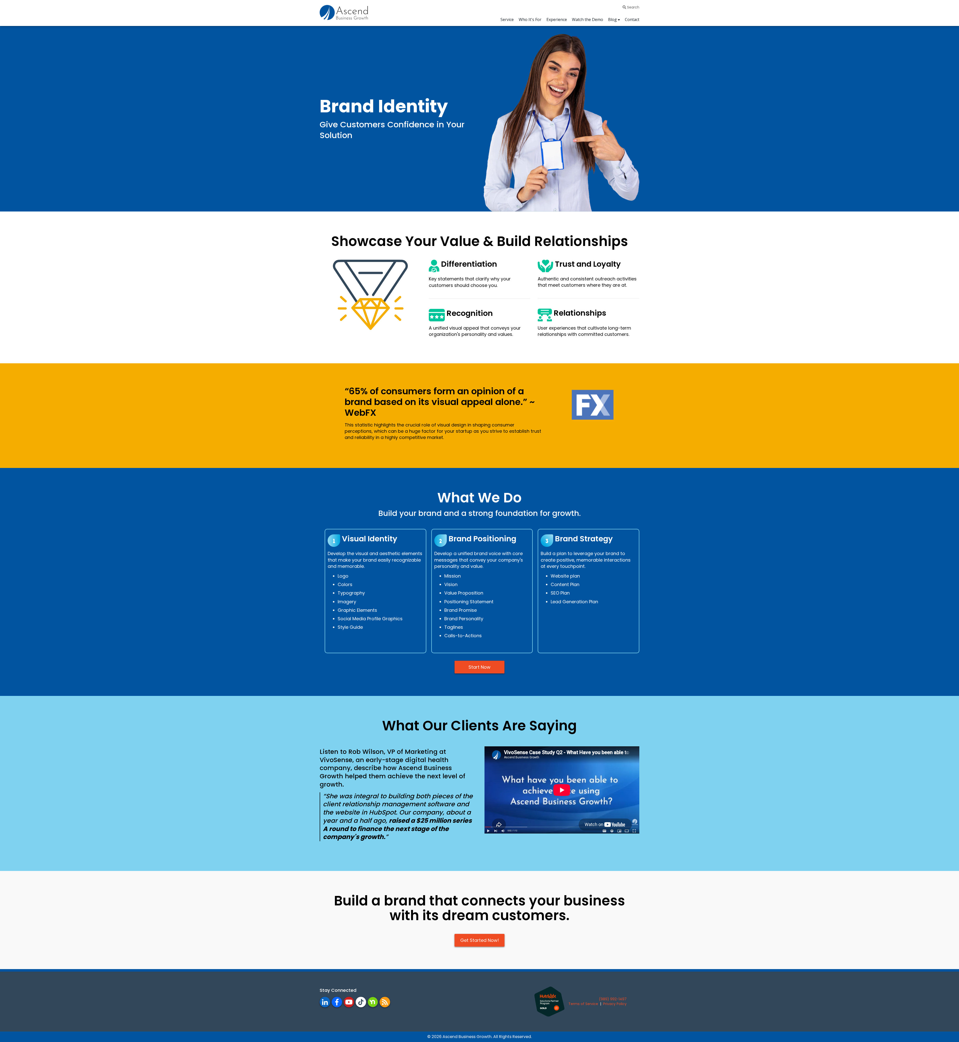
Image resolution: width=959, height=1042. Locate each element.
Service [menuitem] (507, 19)
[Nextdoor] (373, 1002)
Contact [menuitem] (632, 19)
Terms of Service (583, 1003)
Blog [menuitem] (612, 19)
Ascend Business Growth (467, 1037)
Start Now (479, 667)
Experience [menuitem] (556, 19)
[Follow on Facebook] (385, 1002)
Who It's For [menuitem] (530, 19)
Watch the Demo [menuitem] (587, 19)
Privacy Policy (615, 1003)
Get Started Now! (479, 940)
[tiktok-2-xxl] (361, 1002)
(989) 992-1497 (613, 999)
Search (632, 7)
